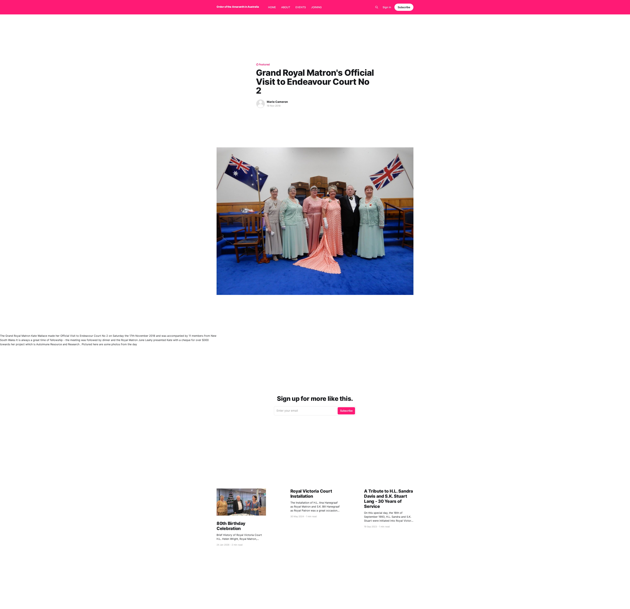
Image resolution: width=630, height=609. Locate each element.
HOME (272, 7)
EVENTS (300, 7)
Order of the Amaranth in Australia (238, 6)
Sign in (387, 7)
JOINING (316, 7)
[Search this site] (376, 7)
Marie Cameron (277, 101)
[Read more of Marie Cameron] (260, 103)
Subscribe (404, 7)
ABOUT (285, 7)
